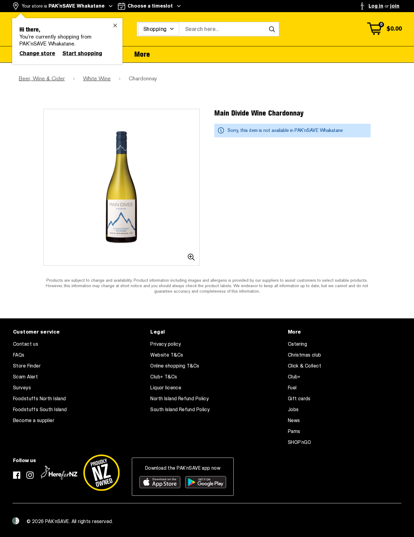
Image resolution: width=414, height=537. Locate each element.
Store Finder (27, 366)
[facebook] (16, 475)
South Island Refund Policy (180, 409)
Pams (294, 431)
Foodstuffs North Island (39, 398)
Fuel (292, 387)
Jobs (293, 409)
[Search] (272, 29)
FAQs (19, 355)
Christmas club (304, 355)
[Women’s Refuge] (15, 521)
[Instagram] (30, 475)
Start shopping (82, 53)
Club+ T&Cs (163, 376)
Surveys (22, 387)
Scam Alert (25, 376)
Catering (297, 344)
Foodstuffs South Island (40, 409)
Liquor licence (165, 387)
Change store (37, 53)
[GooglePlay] (205, 482)
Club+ (294, 376)
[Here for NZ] (59, 473)
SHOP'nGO (299, 442)
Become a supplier (33, 420)
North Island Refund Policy (179, 398)
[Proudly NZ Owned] (101, 473)
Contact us (25, 344)
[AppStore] (159, 482)
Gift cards (299, 398)
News (294, 420)
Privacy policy (165, 344)
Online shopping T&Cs (174, 366)
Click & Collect (304, 366)
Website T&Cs (166, 355)
